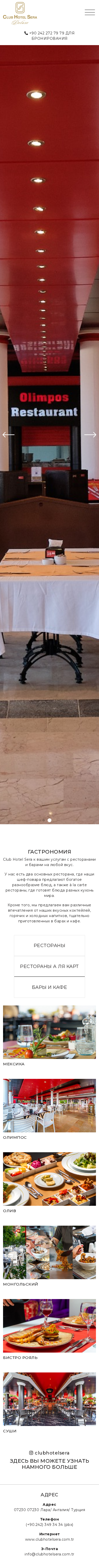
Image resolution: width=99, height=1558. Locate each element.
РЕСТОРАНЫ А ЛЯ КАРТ (49, 966)
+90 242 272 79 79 (46, 33)
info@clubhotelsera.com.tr (49, 1554)
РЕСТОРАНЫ (49, 945)
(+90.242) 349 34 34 (44, 1524)
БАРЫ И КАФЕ (49, 987)
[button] (43, 820)
